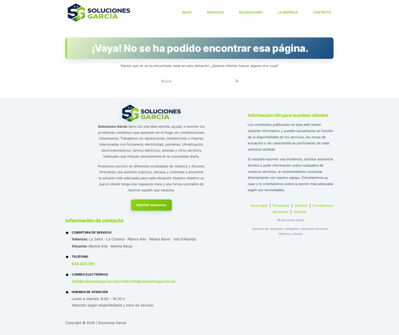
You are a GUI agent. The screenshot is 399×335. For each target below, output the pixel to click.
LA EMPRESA (288, 12)
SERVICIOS (215, 12)
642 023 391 (83, 264)
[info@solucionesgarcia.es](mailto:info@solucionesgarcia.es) (124, 281)
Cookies (301, 205)
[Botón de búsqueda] (237, 81)
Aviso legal (258, 205)
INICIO (187, 12)
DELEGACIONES (251, 12)
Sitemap (299, 212)
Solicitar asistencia (151, 205)
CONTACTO (322, 12)
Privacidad (281, 205)
